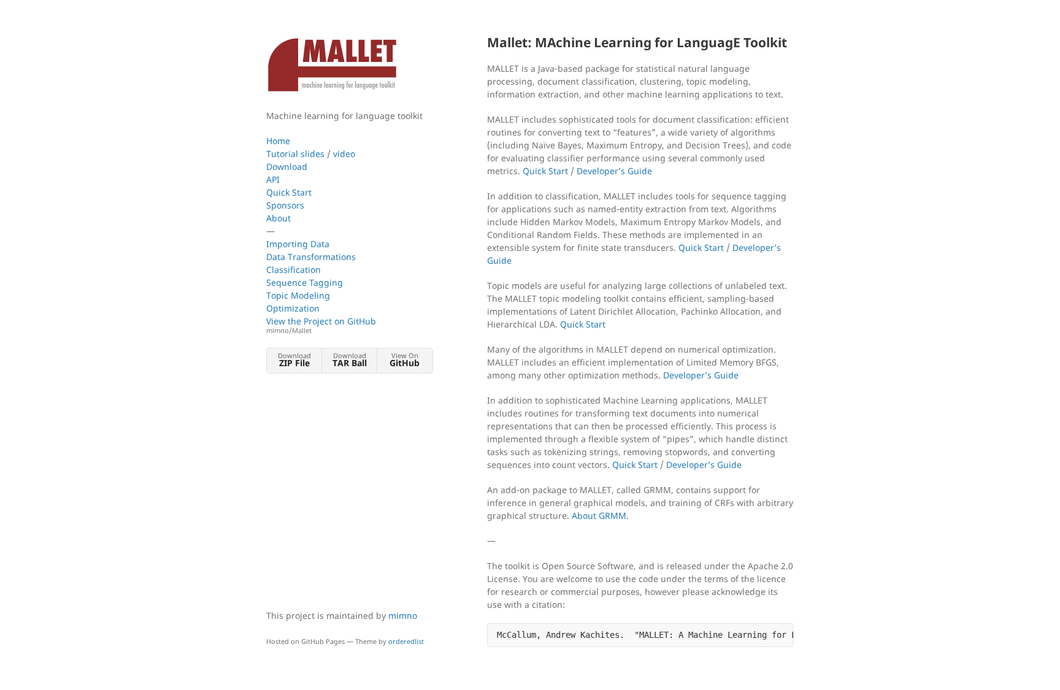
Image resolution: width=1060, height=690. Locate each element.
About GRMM (599, 515)
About (278, 218)
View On (405, 360)
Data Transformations (311, 257)
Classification (293, 269)
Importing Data (297, 244)
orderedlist (406, 641)
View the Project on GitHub (321, 325)
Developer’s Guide (614, 171)
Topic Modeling (298, 295)
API (273, 179)
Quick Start (289, 192)
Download (286, 166)
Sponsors (285, 205)
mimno (402, 615)
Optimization (293, 308)
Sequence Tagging (304, 282)
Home (278, 141)
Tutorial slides (295, 153)
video (344, 153)
